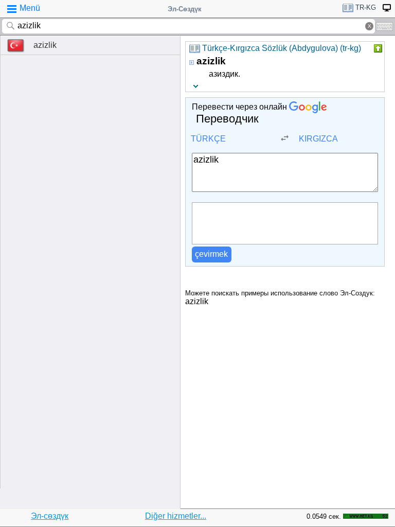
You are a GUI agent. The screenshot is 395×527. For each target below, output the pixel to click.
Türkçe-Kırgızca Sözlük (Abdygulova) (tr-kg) (281, 48)
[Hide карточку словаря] (377, 48)
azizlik (45, 45)
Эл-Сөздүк (185, 9)
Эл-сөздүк (49, 516)
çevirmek (211, 254)
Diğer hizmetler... (175, 516)
